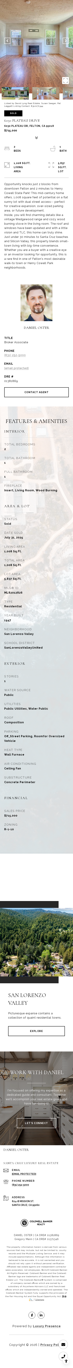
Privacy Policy (52, 1345)
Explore (36, 1031)
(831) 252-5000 (15, 355)
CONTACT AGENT (36, 392)
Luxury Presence (47, 1326)
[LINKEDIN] (41, 1315)
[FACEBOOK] (32, 1315)
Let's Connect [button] (36, 1123)
